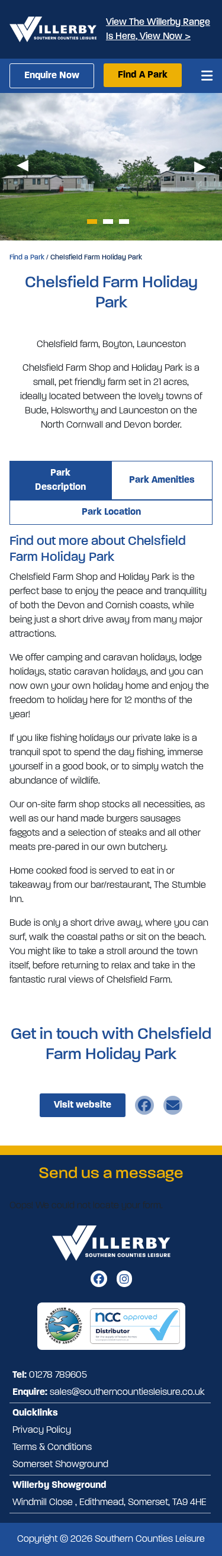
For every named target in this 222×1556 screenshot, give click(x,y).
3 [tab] (124, 221)
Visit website (82, 1105)
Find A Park (143, 75)
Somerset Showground (60, 1465)
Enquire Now (51, 76)
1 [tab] (92, 221)
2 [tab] (108, 221)
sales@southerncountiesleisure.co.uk (127, 1392)
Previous (22, 167)
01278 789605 (58, 1375)
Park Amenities (162, 480)
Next (200, 167)
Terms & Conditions (52, 1447)
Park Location (111, 512)
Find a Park (26, 257)
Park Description (60, 480)
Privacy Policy (41, 1430)
